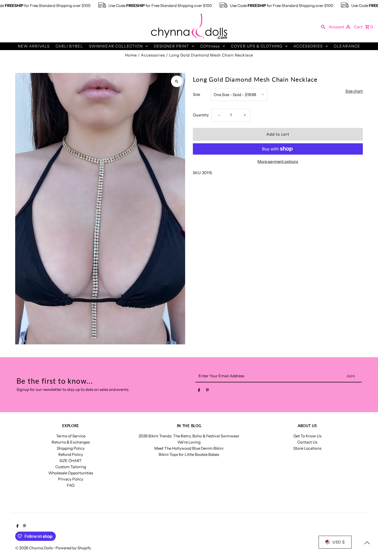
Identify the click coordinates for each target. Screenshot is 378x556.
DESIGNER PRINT (171, 46)
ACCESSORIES (308, 46)
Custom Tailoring (70, 466)
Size (196, 94)
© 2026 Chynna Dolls (34, 547)
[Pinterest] (207, 391)
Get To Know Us (307, 436)
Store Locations (307, 448)
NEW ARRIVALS (34, 46)
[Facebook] (199, 391)
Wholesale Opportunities (70, 472)
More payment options (277, 161)
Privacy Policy (70, 479)
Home (131, 55)
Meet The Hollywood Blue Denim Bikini (188, 448)
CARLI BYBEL (69, 46)
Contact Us (307, 442)
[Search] (323, 26)
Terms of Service (70, 436)
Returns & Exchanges (71, 442)
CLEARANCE (347, 46)
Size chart (354, 91)
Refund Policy (70, 454)
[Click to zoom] (177, 81)
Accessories (153, 55)
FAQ (71, 485)
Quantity (201, 114)
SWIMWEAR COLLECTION (116, 46)
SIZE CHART (70, 460)
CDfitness (210, 46)
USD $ (338, 542)
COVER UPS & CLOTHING (256, 46)
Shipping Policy (71, 448)
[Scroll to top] (367, 542)
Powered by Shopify (73, 547)
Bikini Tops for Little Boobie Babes (189, 454)
